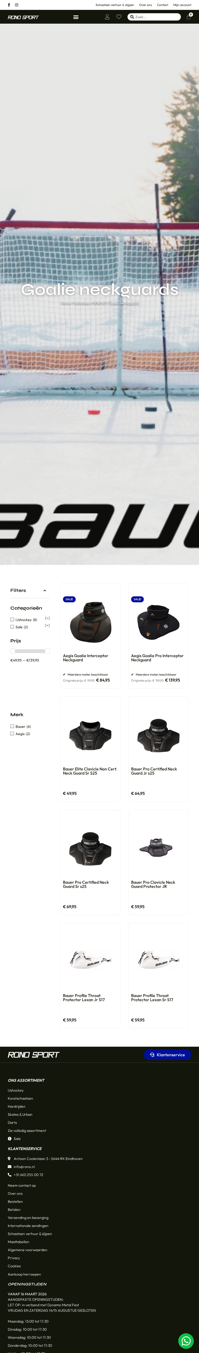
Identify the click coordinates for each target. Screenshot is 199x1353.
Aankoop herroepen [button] (24, 1274)
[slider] (12, 651)
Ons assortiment (26, 1080)
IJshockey (81, 303)
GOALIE (98, 303)
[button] (76, 16)
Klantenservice (24, 1148)
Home (65, 303)
